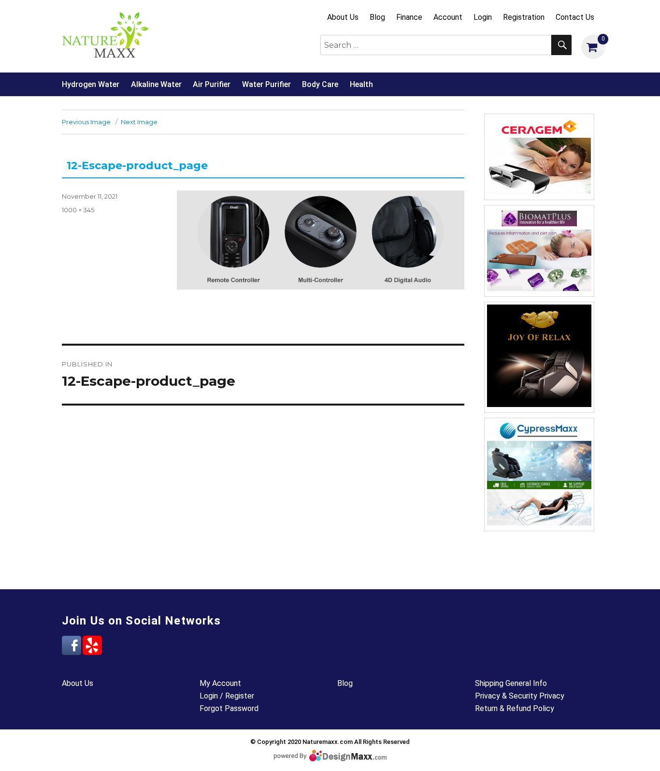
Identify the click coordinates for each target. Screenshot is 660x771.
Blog (377, 17)
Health (361, 84)
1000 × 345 (78, 210)
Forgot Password (229, 708)
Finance (409, 17)
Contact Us (575, 17)
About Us (343, 17)
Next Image (139, 122)
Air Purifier (211, 84)
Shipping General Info (511, 683)
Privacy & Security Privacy (519, 695)
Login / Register (227, 695)
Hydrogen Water (90, 84)
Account (447, 17)
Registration (524, 17)
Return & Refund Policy (514, 708)
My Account (220, 683)
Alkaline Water (156, 84)
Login (482, 17)
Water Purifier (266, 84)
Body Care (320, 84)
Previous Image (86, 122)
